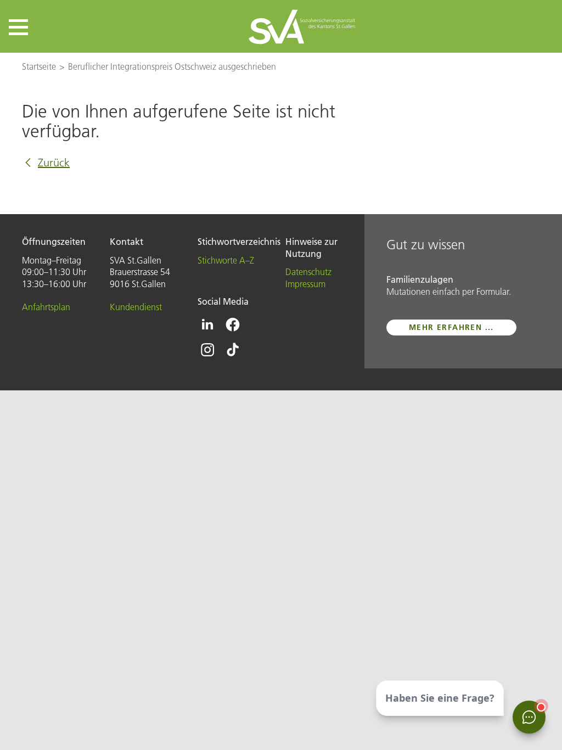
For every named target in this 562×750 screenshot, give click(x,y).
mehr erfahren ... (451, 327)
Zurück (54, 162)
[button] (18, 27)
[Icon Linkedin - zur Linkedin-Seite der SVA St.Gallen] (207, 324)
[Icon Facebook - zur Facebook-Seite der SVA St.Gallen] (233, 324)
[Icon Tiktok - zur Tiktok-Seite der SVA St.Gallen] (233, 350)
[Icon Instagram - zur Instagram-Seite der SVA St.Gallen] (207, 350)
